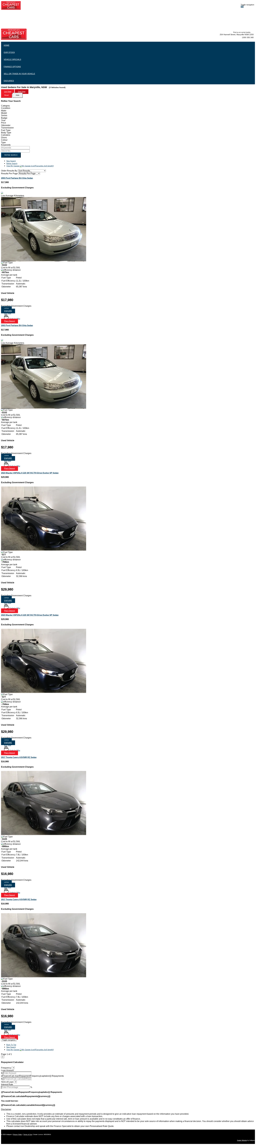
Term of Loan (7, 1082)
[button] (7, 313)
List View (7, 92)
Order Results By (9, 171)
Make (3, 111)
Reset (6, 95)
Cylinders (5, 135)
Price (3, 123)
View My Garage (30, 166)
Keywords (6, 145)
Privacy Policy (17, 1134)
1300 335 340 (248, 37)
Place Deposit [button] (9, 321)
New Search (11, 161)
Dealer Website (242, 1140)
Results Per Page (9, 173)
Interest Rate (7, 1084)
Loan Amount (7, 1070)
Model (4, 113)
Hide (17, 95)
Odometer (5, 125)
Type (3, 142)
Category (5, 106)
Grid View (21, 92)
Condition (5, 108)
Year (3, 120)
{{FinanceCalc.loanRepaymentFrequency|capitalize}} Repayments (32, 1076)
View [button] (6, 309)
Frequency (6, 1068)
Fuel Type (6, 130)
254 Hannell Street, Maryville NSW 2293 (237, 34)
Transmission (7, 128)
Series (4, 115)
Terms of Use (27, 1134)
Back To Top (11, 1045)
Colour (4, 140)
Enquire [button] (8, 311)
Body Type (6, 132)
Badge (4, 118)
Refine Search (10, 155)
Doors (4, 137)
